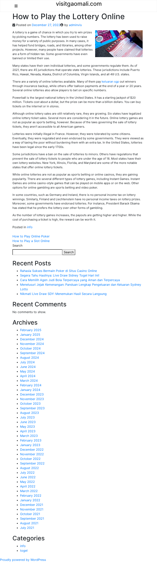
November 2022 (32, 454)
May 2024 (27, 371)
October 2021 (30, 514)
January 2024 (30, 390)
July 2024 (27, 362)
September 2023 (32, 408)
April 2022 (27, 486)
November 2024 (32, 344)
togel (24, 550)
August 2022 (29, 468)
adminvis (75, 25)
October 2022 (30, 459)
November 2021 (31, 509)
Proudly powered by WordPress (23, 560)
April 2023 (27, 431)
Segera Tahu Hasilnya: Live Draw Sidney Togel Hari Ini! (59, 275)
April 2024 (27, 376)
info (30, 227)
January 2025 (30, 334)
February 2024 (30, 385)
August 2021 (29, 523)
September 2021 (32, 518)
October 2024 (30, 348)
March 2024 (29, 380)
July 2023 (27, 417)
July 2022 (27, 472)
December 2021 (31, 505)
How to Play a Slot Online (31, 241)
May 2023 (27, 426)
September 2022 (32, 463)
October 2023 (30, 403)
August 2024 (29, 357)
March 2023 (29, 436)
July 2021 (27, 528)
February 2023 (30, 440)
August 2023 (29, 413)
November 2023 (32, 399)
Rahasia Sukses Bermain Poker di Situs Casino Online (58, 271)
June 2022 (28, 477)
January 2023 (30, 445)
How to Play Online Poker (31, 236)
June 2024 (28, 367)
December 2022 (32, 449)
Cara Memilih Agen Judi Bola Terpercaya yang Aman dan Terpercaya (70, 280)
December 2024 (32, 339)
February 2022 (30, 495)
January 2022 (30, 500)
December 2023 (32, 394)
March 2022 (29, 491)
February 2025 (30, 330)
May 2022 (27, 482)
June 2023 (28, 422)
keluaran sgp (110, 81)
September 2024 (32, 353)
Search (17, 245)
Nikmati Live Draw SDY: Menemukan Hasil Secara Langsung (63, 294)
